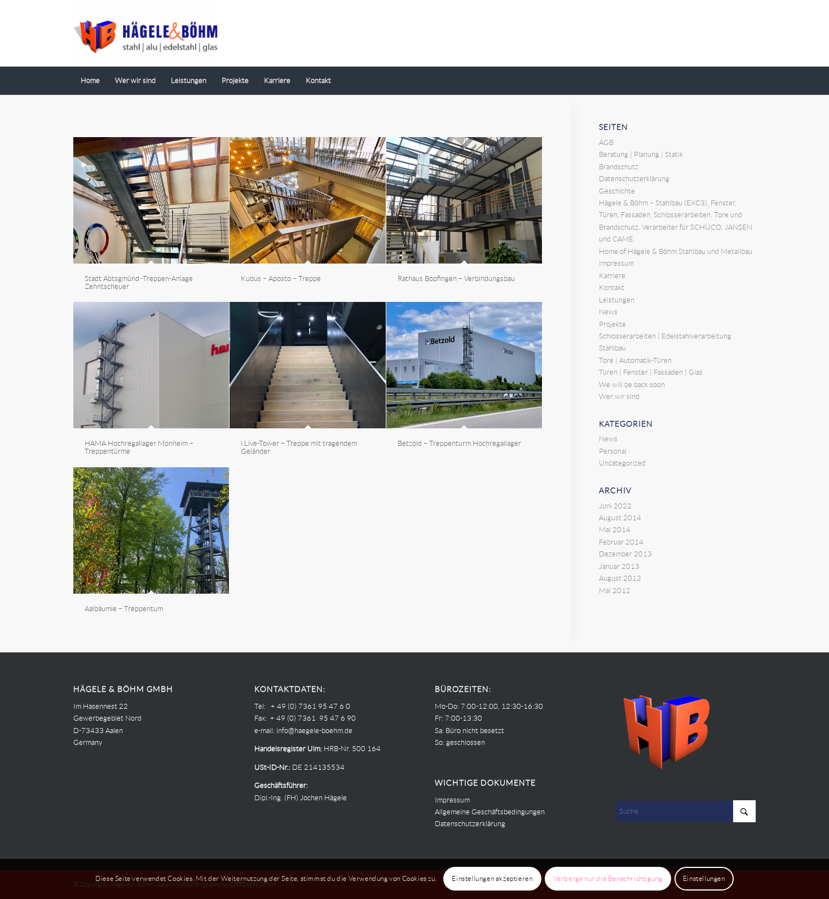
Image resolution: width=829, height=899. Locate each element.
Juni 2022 (615, 506)
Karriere (612, 275)
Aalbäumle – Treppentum (124, 608)
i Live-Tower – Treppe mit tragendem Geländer (299, 447)
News (608, 312)
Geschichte (617, 191)
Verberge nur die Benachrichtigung (608, 879)
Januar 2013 (619, 566)
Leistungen (616, 300)
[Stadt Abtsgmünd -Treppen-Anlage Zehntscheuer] (151, 200)
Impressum (616, 263)
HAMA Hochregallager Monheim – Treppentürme (139, 447)
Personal (613, 451)
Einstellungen (704, 879)
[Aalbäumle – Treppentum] (151, 530)
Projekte (612, 324)
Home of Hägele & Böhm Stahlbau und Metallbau (675, 251)
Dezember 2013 (625, 554)
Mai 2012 (614, 590)
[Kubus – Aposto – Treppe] (307, 200)
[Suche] (748, 81)
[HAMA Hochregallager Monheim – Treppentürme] (151, 365)
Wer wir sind (619, 396)
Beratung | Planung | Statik (641, 154)
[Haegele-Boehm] (145, 33)
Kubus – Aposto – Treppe (281, 278)
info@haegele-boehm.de (314, 730)
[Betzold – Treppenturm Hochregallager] (464, 365)
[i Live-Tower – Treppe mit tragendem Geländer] (307, 365)
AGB (606, 142)
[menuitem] (90, 81)
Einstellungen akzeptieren (492, 879)
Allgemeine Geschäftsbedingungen (490, 812)
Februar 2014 (621, 542)
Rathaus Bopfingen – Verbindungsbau (456, 278)
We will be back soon (632, 384)
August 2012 (620, 578)
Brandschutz (618, 167)
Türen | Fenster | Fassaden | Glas (651, 372)
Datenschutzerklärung (634, 178)
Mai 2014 (614, 529)
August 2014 (620, 518)
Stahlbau (612, 348)
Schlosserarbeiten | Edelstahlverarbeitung (665, 336)
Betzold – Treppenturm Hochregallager (459, 443)
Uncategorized (622, 463)
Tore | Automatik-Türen (635, 360)
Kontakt (611, 287)
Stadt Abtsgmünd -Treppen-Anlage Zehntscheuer (139, 282)
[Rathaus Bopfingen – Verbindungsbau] (464, 200)
